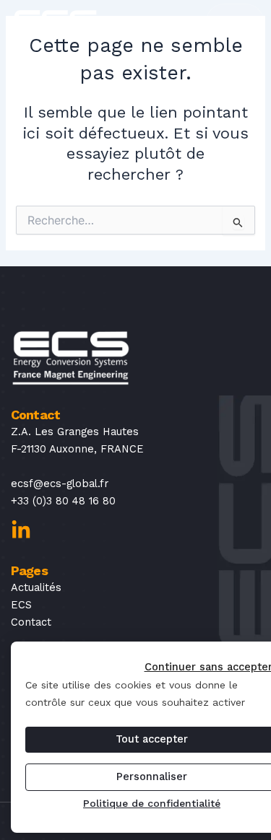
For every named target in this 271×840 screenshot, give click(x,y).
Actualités (36, 587)
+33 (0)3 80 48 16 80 (63, 500)
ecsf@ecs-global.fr (59, 483)
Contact (31, 622)
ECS (21, 604)
